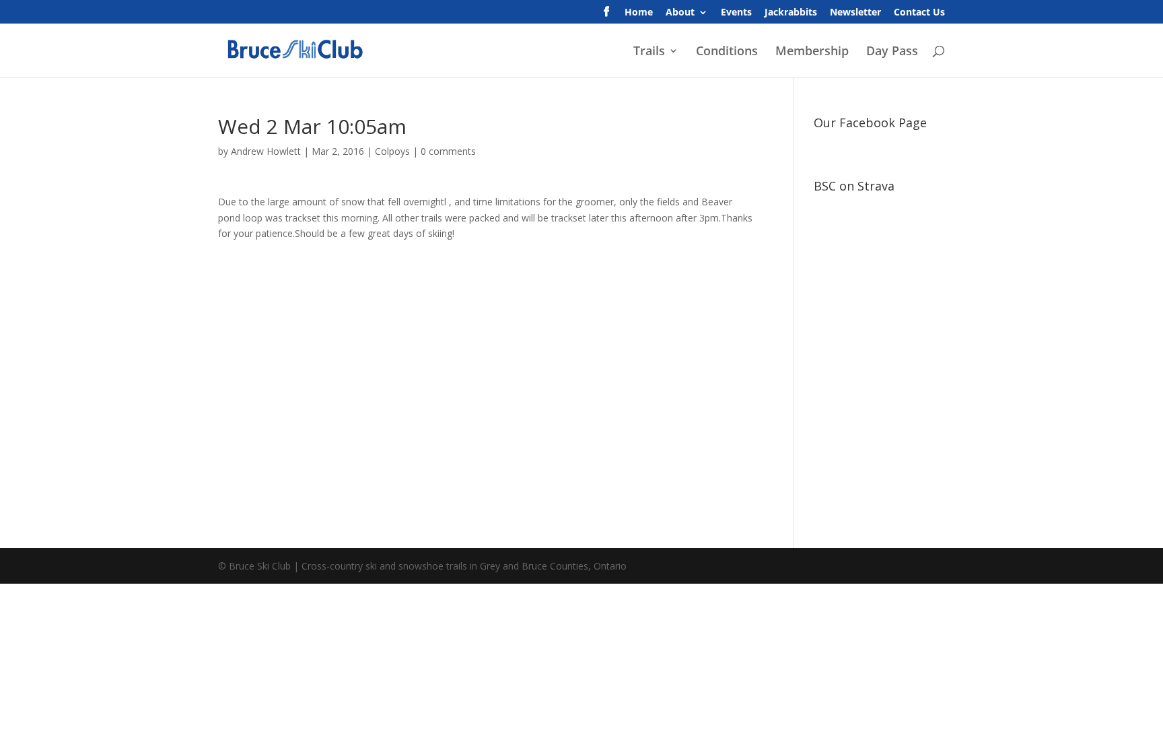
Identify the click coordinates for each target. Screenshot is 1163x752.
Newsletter (855, 12)
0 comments (448, 151)
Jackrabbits (791, 12)
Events (736, 12)
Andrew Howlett (266, 151)
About (680, 12)
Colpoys (392, 151)
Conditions (727, 52)
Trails (649, 52)
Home (639, 12)
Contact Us (919, 12)
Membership (812, 52)
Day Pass (892, 52)
